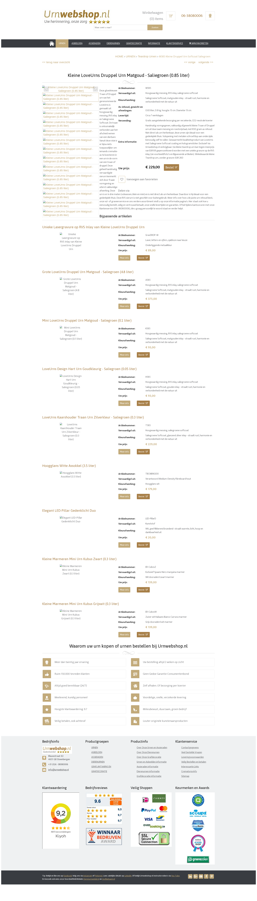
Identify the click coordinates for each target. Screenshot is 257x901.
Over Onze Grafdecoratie (149, 757)
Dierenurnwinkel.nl (91, 879)
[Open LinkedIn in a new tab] (190, 876)
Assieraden (97, 757)
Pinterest (99, 875)
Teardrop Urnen (147, 56)
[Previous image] (46, 89)
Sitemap (185, 776)
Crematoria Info (189, 771)
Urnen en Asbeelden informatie (152, 762)
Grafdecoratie (99, 771)
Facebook (68, 875)
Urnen (94, 748)
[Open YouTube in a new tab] (201, 876)
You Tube (175, 875)
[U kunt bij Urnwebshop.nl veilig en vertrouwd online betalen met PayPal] (148, 811)
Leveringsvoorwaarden (192, 757)
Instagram (87, 875)
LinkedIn (127, 875)
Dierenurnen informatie (148, 771)
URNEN (130, 56)
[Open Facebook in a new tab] (206, 876)
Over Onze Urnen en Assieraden (152, 748)
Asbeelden (96, 752)
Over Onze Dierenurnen (148, 752)
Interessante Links (190, 767)
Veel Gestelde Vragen (191, 752)
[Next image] (95, 89)
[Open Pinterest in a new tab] (211, 876)
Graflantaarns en (101, 767)
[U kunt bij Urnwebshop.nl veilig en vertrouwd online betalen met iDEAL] (146, 802)
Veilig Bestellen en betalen (193, 762)
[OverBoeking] (154, 828)
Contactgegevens (190, 748)
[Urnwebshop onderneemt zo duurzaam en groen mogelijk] (198, 862)
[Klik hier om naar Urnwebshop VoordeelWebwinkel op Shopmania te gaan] (198, 831)
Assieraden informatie (147, 767)
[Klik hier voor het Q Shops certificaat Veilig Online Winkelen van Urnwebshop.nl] (198, 806)
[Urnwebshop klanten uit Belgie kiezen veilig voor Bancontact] (160, 820)
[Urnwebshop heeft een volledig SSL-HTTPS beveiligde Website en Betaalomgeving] (154, 845)
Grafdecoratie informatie (149, 776)
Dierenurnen (98, 762)
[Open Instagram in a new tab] (195, 876)
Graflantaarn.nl (108, 879)
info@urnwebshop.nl (58, 770)
